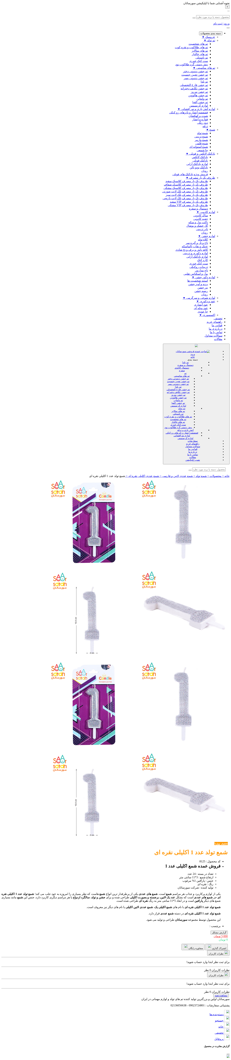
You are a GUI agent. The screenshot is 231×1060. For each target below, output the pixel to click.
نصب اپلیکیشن (192, 460)
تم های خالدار (178, 422)
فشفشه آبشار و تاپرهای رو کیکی (182, 432)
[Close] (228, 1054)
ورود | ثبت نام (221, 23)
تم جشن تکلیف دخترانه (178, 392)
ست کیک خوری (178, 424)
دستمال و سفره (185, 365)
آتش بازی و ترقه (185, 430)
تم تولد (181, 408)
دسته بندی (193, 359)
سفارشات (193, 441)
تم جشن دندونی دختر (178, 378)
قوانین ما (217, 325)
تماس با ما (216, 332)
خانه (193, 357)
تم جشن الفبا (178, 403)
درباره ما (192, 451)
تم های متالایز (178, 411)
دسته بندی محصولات (211, 33)
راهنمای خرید (214, 321)
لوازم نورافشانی (182, 435)
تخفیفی (218, 318)
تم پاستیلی (178, 413)
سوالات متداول (213, 335)
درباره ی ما (215, 328)
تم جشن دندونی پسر (178, 384)
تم (185, 373)
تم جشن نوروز (178, 395)
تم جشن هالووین (178, 397)
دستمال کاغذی (182, 367)
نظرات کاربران (216, 953)
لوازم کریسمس (178, 405)
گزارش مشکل (219, 932)
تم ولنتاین (178, 400)
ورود (193, 354)
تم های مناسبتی (182, 376)
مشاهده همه (221, 995)
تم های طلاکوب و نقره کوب (178, 416)
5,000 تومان (221, 936)
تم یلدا (185, 362)
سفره (182, 370)
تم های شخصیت (178, 419)
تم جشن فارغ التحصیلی (178, 389)
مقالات (218, 339)
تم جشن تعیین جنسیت (178, 381)
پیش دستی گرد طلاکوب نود (178, 427)
